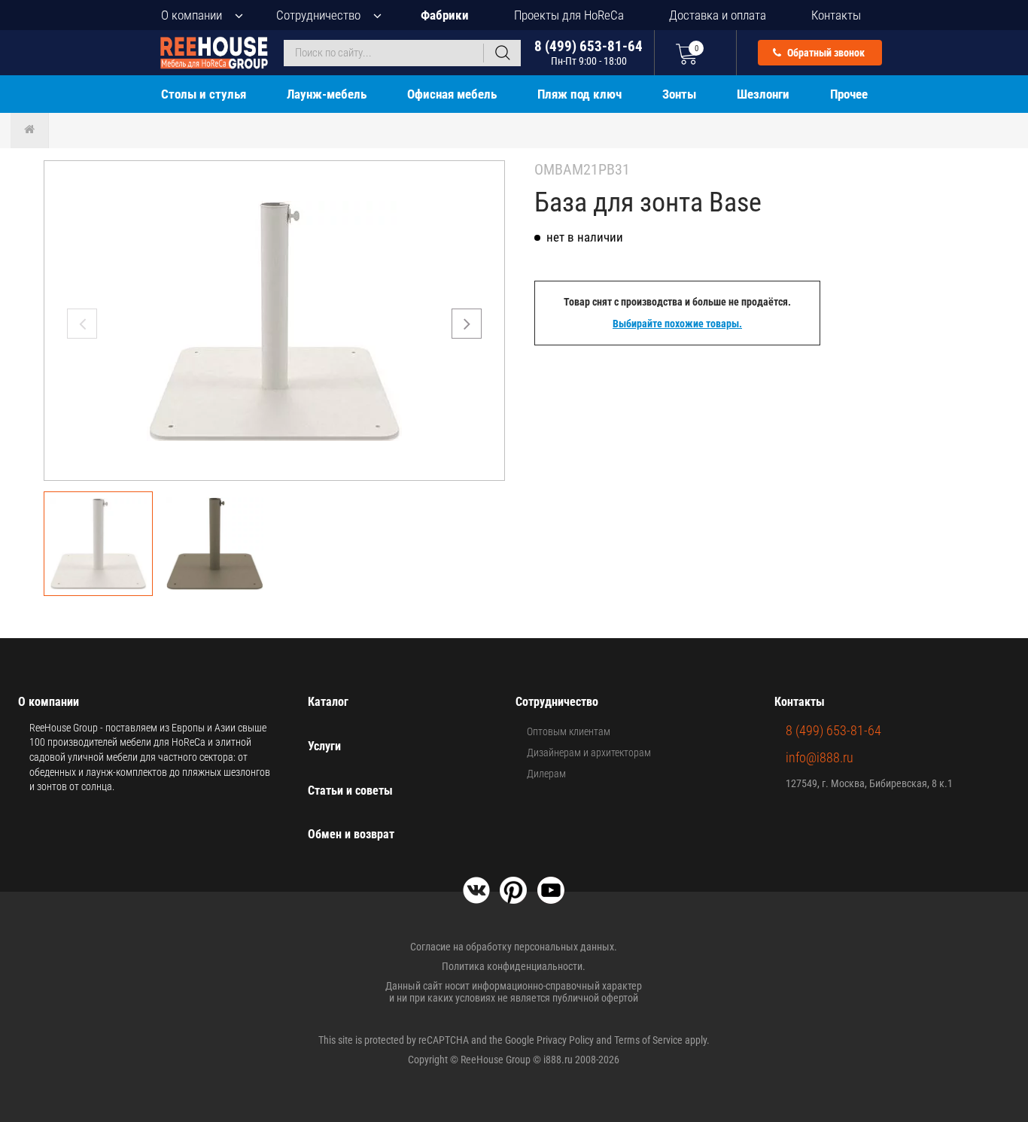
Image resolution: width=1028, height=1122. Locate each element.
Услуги (324, 746)
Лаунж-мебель (326, 94)
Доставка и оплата (717, 15)
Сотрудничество (318, 15)
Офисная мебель (452, 94)
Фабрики (445, 15)
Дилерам (546, 774)
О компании (191, 15)
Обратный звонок (825, 53)
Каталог (328, 702)
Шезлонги (763, 94)
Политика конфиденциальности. (513, 966)
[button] (467, 324)
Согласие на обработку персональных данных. (513, 947)
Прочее (849, 94)
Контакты (836, 15)
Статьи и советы (350, 790)
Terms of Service (648, 1040)
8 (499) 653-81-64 (588, 52)
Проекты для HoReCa (569, 15)
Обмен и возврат (351, 834)
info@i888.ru (819, 757)
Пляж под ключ (579, 94)
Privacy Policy (565, 1040)
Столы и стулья (203, 94)
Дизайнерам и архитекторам (589, 752)
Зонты (679, 94)
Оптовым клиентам (568, 731)
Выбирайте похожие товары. (677, 324)
